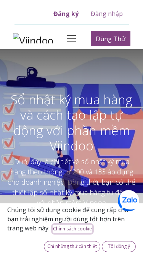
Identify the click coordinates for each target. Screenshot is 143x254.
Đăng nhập (107, 14)
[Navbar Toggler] (71, 38)
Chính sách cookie (72, 228)
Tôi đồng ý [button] (119, 246)
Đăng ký (66, 14)
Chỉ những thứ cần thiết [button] (72, 246)
